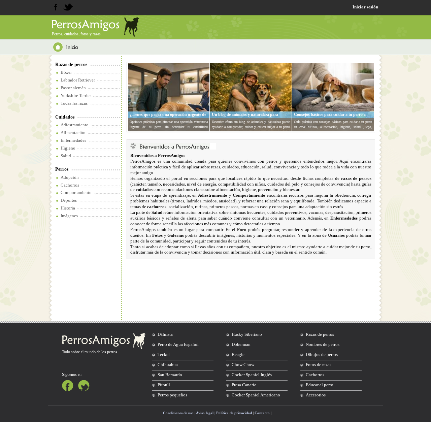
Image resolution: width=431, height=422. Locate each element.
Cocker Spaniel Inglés (252, 374)
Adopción (70, 177)
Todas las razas (74, 103)
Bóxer (66, 72)
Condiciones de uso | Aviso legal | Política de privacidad (207, 413)
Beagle (238, 354)
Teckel (164, 354)
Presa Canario (244, 384)
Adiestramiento (75, 124)
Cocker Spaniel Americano (256, 394)
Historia (68, 207)
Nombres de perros (322, 344)
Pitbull (164, 384)
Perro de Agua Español (178, 344)
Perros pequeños (172, 394)
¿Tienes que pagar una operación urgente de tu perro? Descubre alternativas (168, 117)
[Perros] (88, 24)
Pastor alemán (73, 87)
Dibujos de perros (322, 354)
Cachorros (70, 185)
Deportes (69, 200)
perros (112, 352)
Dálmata (165, 334)
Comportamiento (76, 192)
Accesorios (316, 394)
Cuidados (64, 117)
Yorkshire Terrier (76, 95)
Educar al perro (319, 384)
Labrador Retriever (78, 80)
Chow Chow (243, 364)
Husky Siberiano (247, 334)
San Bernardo (170, 374)
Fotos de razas (318, 364)
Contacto (262, 413)
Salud (66, 155)
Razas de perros (71, 64)
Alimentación (73, 132)
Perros (61, 169)
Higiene (68, 148)
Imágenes (69, 215)
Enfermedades (73, 140)
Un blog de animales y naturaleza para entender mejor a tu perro (245, 117)
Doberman (241, 344)
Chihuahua (168, 364)
